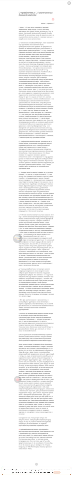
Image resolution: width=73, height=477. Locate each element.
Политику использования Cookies (22, 472)
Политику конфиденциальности (43, 472)
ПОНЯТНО (57, 472)
